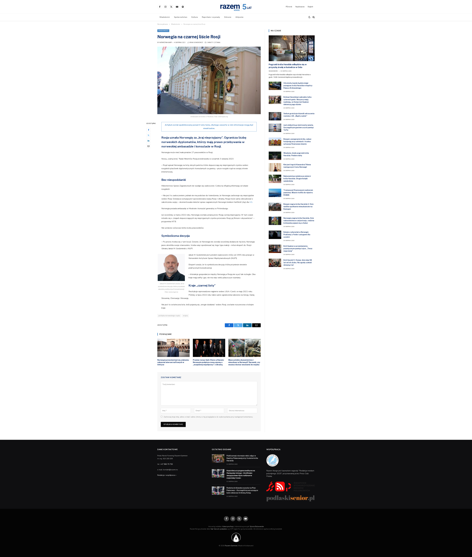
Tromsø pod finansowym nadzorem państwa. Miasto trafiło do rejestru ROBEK (298, 192)
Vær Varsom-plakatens (218, 529)
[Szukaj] (313, 17)
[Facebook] (148, 130)
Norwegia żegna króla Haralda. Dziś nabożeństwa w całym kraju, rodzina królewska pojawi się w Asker (298, 220)
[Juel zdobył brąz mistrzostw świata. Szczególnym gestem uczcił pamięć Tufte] (275, 128)
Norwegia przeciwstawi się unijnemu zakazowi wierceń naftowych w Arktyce (173, 362)
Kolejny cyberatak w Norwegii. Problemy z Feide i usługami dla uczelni (296, 234)
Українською (300, 7)
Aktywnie (239, 17)
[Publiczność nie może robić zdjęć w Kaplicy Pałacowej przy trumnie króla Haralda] (218, 458)
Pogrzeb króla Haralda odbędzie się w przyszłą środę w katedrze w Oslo (288, 65)
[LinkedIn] (148, 141)
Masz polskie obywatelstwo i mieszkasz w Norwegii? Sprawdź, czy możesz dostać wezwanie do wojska (244, 362)
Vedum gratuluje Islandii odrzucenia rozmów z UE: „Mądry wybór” (298, 115)
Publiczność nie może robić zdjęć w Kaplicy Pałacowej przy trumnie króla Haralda (242, 458)
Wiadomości (164, 17)
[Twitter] (148, 135)
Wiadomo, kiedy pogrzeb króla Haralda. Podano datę (296, 154)
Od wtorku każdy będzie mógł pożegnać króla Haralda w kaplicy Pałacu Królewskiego (297, 85)
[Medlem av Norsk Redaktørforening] (236, 537)
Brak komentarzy (196, 42)
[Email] (148, 146)
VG (251, 202)
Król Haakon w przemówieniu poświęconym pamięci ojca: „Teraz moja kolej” (297, 248)
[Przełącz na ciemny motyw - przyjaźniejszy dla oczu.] (309, 17)
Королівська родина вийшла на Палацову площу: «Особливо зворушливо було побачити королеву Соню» (241, 474)
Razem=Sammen (231, 546)
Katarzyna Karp (166, 42)
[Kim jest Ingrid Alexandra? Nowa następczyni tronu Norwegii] (275, 167)
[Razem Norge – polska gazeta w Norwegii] (236, 7)
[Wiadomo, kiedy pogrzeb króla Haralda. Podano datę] (275, 156)
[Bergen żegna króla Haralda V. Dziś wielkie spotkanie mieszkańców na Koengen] (275, 207)
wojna (185, 316)
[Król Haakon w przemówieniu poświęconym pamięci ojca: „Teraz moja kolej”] (275, 249)
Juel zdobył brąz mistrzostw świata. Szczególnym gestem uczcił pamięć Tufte (298, 127)
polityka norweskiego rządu (169, 316)
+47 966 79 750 (166, 464)
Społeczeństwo (180, 17)
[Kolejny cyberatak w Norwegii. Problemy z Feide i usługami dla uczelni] (275, 235)
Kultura (195, 17)
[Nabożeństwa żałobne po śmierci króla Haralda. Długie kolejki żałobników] (275, 179)
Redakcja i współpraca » (166, 475)
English (310, 7)
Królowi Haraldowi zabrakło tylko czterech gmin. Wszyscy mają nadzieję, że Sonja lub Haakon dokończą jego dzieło (297, 100)
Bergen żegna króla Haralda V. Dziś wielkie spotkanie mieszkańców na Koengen (298, 206)
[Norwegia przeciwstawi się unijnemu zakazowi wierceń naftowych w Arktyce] (173, 348)
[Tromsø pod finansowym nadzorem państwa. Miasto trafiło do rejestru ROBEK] (275, 193)
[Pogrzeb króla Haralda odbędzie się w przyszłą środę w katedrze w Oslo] (292, 48)
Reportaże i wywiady (211, 17)
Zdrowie (227, 17)
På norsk (289, 7)
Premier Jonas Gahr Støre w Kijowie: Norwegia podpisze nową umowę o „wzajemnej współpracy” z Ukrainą (208, 362)
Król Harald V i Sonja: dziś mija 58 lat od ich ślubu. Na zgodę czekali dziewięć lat (297, 262)
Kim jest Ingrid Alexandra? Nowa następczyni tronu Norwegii (297, 166)
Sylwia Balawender (257, 526)
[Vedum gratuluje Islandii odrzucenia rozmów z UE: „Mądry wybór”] (275, 116)
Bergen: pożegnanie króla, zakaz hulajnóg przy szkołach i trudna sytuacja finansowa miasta (297, 141)
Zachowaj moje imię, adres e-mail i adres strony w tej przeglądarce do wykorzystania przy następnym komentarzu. (208, 417)
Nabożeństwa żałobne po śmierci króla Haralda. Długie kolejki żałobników (297, 178)
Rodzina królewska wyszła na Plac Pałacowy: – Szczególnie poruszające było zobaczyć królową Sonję (242, 490)
